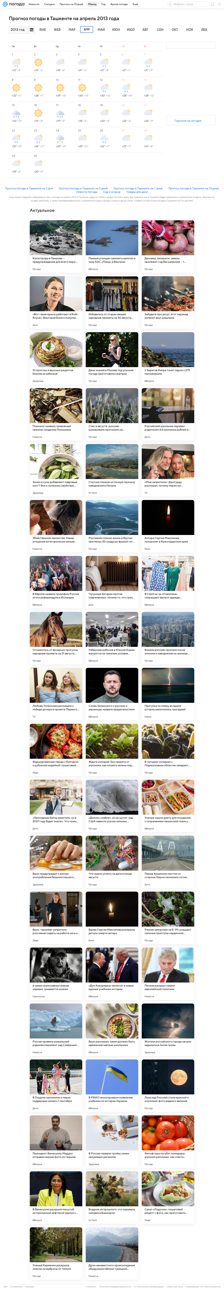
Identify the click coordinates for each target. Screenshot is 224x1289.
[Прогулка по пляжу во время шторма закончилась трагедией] (168, 694)
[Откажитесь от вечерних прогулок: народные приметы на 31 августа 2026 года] (56, 638)
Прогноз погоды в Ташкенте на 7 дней (138, 188)
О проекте (91, 1287)
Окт (175, 29)
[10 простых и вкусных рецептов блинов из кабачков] (56, 358)
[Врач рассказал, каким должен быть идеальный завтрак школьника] (112, 1030)
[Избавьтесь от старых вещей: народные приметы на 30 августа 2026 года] (112, 302)
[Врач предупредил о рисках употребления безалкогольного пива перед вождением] (56, 862)
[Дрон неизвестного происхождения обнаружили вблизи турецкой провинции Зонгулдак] (112, 1253)
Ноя (189, 29)
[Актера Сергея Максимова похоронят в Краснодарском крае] (168, 526)
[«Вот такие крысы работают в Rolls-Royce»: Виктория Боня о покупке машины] (56, 302)
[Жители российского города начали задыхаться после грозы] (168, 1030)
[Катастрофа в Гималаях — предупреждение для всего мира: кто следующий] (56, 246)
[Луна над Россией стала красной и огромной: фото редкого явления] (168, 1085)
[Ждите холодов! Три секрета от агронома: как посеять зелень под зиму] (112, 750)
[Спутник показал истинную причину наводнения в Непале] (112, 470)
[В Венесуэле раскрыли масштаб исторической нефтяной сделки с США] (56, 1197)
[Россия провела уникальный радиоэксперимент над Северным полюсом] (56, 1030)
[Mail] (5, 4)
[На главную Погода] (16, 4)
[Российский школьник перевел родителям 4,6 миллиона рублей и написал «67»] (168, 414)
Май (101, 29)
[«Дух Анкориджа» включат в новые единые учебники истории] (112, 974)
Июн (116, 29)
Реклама (30, 1287)
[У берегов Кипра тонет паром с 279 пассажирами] (168, 358)
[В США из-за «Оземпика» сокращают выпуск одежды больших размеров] (168, 582)
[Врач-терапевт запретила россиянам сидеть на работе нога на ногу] (56, 918)
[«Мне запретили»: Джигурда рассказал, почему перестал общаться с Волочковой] (168, 470)
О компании (16, 1287)
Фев (57, 29)
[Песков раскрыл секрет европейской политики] (168, 974)
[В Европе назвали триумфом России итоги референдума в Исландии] (56, 582)
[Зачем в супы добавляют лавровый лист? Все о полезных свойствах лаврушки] (56, 470)
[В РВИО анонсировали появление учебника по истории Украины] (112, 1085)
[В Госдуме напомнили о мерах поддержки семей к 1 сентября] (56, 1085)
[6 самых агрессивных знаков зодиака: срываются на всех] (56, 974)
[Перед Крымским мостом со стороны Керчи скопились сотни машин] (168, 862)
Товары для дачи (137, 192)
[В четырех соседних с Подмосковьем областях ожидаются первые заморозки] (168, 750)
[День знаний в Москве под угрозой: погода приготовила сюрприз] (112, 358)
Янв (42, 29)
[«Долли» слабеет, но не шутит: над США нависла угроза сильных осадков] (112, 806)
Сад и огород (111, 192)
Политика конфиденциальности (115, 1287)
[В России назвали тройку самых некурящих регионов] (112, 1141)
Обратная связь (175, 1287)
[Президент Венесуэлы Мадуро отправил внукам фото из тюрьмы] (56, 1141)
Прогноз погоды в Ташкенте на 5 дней (83, 188)
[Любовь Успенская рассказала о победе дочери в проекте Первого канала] (56, 694)
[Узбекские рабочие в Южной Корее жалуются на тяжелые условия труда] (112, 638)
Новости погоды (86, 192)
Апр (87, 29)
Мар (72, 29)
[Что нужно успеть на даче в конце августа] (112, 862)
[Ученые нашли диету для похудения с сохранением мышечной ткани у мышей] (168, 806)
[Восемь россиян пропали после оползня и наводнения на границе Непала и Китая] (168, 638)
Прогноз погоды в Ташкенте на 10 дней (194, 188)
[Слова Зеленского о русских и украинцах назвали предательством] (112, 694)
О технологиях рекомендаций (149, 1287)
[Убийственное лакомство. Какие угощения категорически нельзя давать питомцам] (56, 526)
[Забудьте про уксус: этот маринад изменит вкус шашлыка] (168, 302)
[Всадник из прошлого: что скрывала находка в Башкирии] (112, 1197)
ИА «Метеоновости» (210, 1287)
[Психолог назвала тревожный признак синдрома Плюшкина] (56, 414)
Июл (131, 29)
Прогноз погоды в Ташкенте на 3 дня (29, 188)
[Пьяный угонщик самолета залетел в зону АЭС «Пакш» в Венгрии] (112, 246)
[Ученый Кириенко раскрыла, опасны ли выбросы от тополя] (56, 1253)
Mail (6, 1287)
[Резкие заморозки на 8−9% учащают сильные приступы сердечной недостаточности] (168, 918)
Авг (145, 29)
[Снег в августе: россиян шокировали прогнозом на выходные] (112, 414)
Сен (160, 29)
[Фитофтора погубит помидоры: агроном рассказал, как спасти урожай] (168, 1141)
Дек (204, 29)
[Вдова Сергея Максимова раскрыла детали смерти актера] (112, 918)
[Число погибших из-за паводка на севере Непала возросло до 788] (168, 1253)
